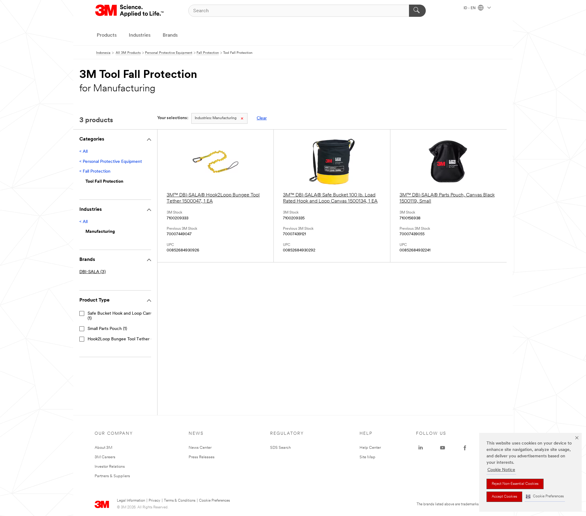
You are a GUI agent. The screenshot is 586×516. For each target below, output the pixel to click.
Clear (262, 118)
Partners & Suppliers (112, 476)
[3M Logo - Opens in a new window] (130, 11)
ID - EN (470, 8)
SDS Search (280, 448)
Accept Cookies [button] (504, 497)
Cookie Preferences (214, 501)
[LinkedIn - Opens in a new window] (420, 447)
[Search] (417, 11)
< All (83, 151)
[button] (545, 497)
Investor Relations (110, 467)
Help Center (370, 448)
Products (107, 35)
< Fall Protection (94, 171)
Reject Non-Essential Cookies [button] (515, 484)
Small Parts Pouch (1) (107, 329)
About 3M (103, 448)
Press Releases (202, 457)
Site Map (367, 457)
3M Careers (105, 457)
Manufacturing (216, 118)
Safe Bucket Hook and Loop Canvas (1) (122, 316)
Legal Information (131, 501)
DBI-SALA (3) (92, 272)
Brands (170, 35)
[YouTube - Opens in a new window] (442, 447)
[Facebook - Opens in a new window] (464, 447)
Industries (139, 35)
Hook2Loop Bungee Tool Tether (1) (121, 339)
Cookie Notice (501, 470)
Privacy (154, 501)
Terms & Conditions (179, 501)
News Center (200, 448)
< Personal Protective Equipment (110, 161)
